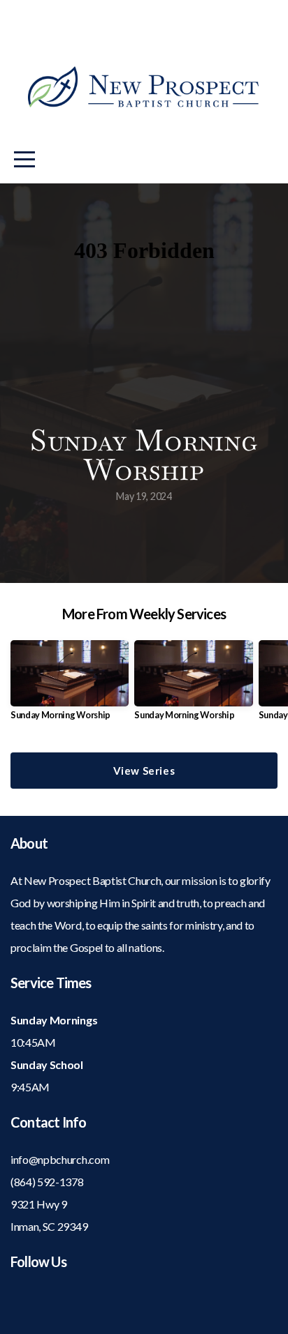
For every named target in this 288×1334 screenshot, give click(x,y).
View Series (144, 770)
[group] (69, 686)
